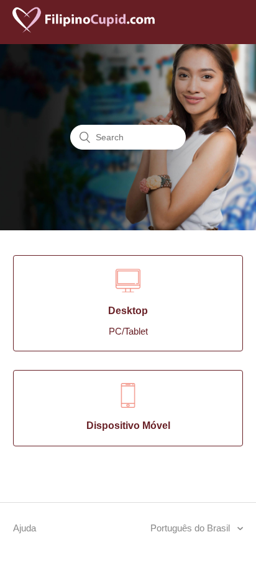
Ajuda (24, 528)
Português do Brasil (191, 528)
